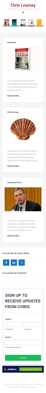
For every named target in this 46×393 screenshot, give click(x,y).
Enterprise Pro (26, 384)
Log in (34, 387)
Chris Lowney (23, 5)
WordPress (25, 387)
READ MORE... (13, 96)
